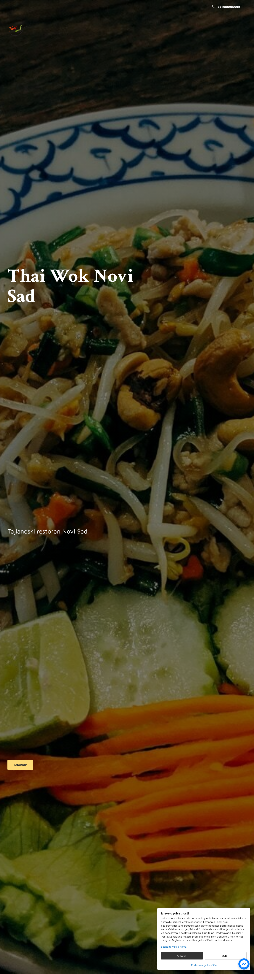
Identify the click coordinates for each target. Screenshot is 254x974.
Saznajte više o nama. (174, 946)
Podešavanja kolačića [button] (204, 965)
